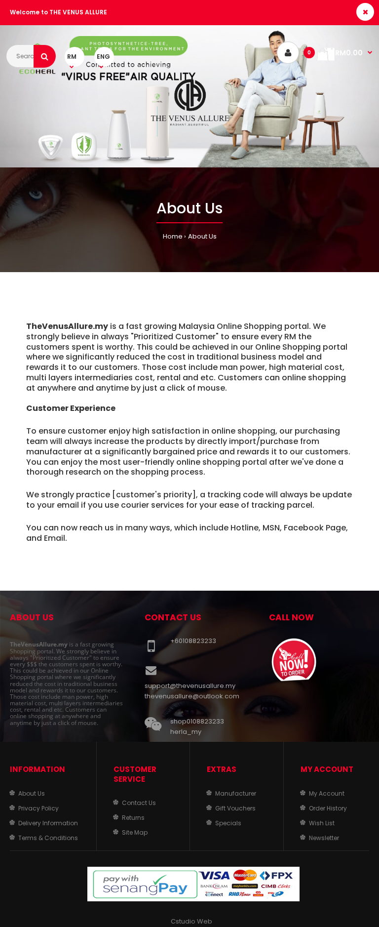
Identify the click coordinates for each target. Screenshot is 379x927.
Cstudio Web (191, 921)
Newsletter (324, 838)
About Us (202, 236)
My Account (326, 793)
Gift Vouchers (235, 808)
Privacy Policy (38, 808)
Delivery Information (48, 823)
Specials (228, 823)
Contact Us (139, 803)
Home (173, 236)
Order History (328, 808)
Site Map (135, 832)
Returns (133, 817)
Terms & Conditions (48, 838)
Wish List (322, 823)
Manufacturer (235, 793)
